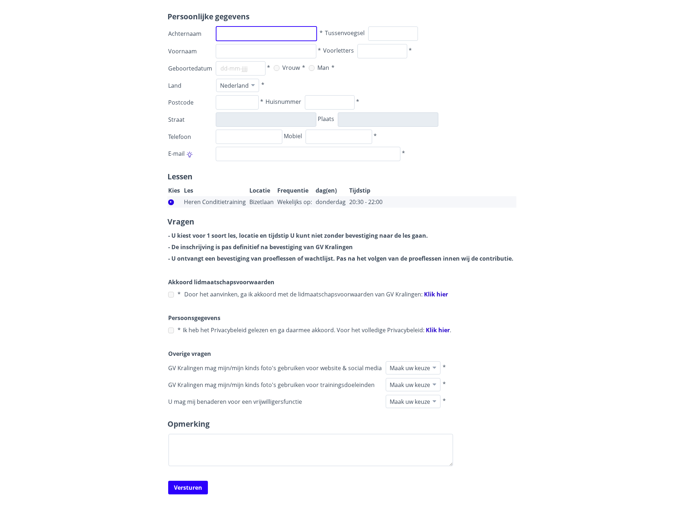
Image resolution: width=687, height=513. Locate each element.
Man (322, 68)
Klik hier (436, 294)
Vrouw (290, 68)
